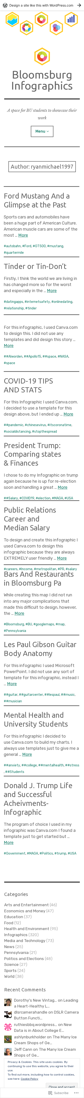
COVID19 (28, 498)
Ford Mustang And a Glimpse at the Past (37, 200)
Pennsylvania (16, 631)
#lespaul (53, 695)
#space (50, 357)
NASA (64, 357)
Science (11, 964)
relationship (15, 308)
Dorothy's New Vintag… (35, 1000)
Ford (27, 246)
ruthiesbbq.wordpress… (35, 1024)
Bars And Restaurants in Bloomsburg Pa (39, 578)
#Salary (12, 498)
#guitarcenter (32, 695)
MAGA (58, 498)
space (10, 363)
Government (15, 853)
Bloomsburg (15, 624)
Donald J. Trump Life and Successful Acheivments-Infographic (38, 798)
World (9, 976)
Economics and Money (24, 911)
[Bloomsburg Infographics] (42, 25)
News (9, 946)
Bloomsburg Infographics (42, 80)
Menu (40, 131)
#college (30, 765)
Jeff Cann (23, 1049)
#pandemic (14, 425)
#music (69, 695)
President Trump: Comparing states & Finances (32, 454)
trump (61, 853)
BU (30, 624)
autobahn (13, 246)
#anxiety (13, 765)
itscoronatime (60, 425)
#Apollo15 (33, 357)
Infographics (16, 934)
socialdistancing (18, 432)
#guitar (12, 695)
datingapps (14, 302)
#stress (73, 765)
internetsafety (38, 302)
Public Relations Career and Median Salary (30, 519)
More (23, 235)
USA (70, 498)
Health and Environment (26, 928)
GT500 (40, 246)
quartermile (15, 253)
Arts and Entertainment (26, 904)
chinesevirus (36, 425)
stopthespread (45, 432)
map (61, 624)
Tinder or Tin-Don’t (35, 266)
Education (13, 916)
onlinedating (63, 302)
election (44, 498)
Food (8, 922)
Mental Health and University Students (36, 719)
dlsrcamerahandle (30, 1012)
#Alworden (14, 357)
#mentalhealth (52, 765)
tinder (32, 308)
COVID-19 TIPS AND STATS (28, 385)
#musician (14, 701)
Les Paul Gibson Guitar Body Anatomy (40, 648)
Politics (47, 853)
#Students (15, 772)
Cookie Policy (29, 1078)
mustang (56, 246)
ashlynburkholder (30, 1037)
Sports (10, 970)
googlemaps (45, 624)
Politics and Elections (24, 958)
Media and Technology (24, 940)
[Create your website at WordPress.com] (42, 5)
